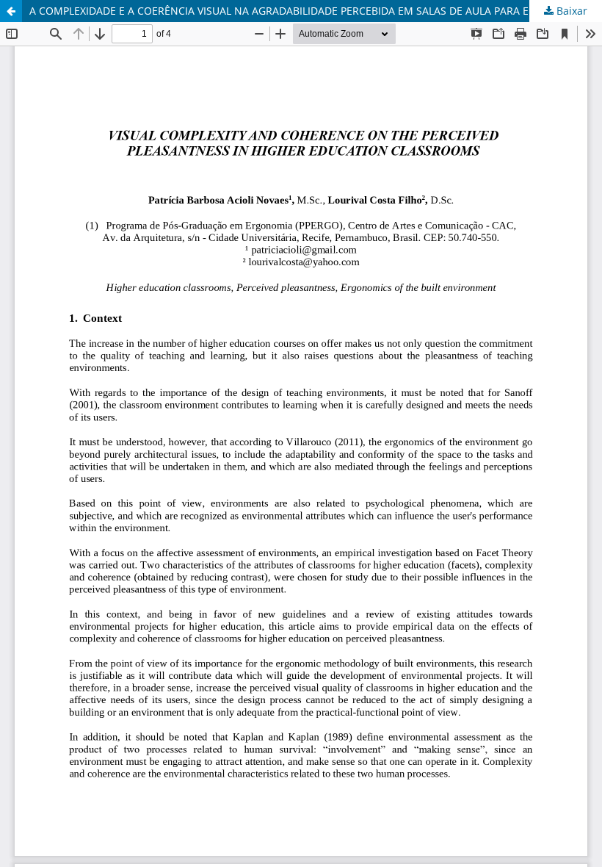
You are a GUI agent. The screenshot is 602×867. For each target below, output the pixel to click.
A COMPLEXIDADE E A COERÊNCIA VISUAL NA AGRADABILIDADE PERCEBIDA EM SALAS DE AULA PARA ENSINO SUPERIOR (315, 11)
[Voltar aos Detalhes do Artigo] (11, 11)
